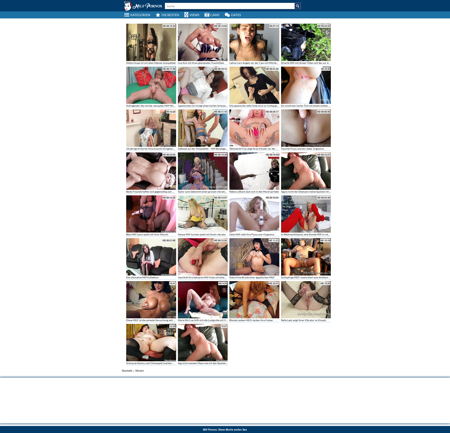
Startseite (127, 370)
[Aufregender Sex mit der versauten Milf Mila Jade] (151, 85)
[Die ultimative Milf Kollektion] (151, 257)
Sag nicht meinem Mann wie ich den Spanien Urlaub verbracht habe (214, 363)
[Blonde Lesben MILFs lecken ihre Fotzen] (254, 299)
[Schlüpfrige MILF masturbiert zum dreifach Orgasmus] (306, 257)
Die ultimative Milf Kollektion (142, 277)
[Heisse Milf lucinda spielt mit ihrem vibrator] (203, 214)
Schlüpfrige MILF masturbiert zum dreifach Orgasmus (310, 277)
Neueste (298, 20)
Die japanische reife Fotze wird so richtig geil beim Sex (258, 105)
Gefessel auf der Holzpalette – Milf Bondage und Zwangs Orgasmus (214, 148)
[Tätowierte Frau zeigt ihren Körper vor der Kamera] (254, 128)
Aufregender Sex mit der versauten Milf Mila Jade (153, 105)
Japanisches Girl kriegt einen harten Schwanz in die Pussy (209, 105)
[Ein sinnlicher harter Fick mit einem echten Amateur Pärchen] (306, 85)
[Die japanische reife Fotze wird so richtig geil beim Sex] (254, 85)
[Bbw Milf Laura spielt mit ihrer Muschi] (151, 214)
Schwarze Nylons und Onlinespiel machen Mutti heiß (155, 363)
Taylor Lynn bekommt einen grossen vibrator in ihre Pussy (209, 191)
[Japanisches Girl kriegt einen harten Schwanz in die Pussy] (203, 85)
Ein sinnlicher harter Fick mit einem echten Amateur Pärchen (314, 105)
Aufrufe (308, 20)
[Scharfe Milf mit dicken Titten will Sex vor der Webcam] (306, 42)
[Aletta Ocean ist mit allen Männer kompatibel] (151, 42)
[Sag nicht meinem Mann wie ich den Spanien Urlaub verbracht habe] (203, 342)
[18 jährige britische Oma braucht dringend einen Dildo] (151, 128)
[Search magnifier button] (298, 6)
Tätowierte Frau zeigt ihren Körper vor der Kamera (257, 148)
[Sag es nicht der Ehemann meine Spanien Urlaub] (306, 171)
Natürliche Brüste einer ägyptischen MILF (252, 277)
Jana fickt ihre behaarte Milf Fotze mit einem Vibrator (207, 277)
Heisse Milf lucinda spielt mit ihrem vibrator (202, 234)
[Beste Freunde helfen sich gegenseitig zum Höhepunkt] (151, 171)
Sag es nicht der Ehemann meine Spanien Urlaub (307, 191)
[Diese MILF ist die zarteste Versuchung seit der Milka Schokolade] (151, 299)
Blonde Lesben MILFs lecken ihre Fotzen (251, 320)
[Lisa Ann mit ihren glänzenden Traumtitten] (203, 42)
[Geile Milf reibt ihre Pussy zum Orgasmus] (254, 214)
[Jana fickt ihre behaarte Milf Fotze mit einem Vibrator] (203, 257)
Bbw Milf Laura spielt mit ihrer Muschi (147, 234)
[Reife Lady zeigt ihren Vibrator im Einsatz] (306, 299)
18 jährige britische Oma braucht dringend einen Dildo (156, 148)
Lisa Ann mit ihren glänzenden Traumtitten (201, 62)
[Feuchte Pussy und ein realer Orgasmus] (306, 128)
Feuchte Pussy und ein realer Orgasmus (302, 148)
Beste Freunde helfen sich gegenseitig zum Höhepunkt (155, 191)
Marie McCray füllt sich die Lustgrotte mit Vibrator (206, 320)
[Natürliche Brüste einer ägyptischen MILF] (254, 257)
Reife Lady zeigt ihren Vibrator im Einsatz (303, 320)
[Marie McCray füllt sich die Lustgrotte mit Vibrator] (203, 299)
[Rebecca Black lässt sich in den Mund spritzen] (254, 171)
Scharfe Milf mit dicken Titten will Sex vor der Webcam (311, 62)
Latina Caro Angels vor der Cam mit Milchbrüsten (256, 62)
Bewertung (320, 20)
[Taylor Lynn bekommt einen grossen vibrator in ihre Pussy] (203, 171)
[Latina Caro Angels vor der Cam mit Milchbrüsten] (254, 42)
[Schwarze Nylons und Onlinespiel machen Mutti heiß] (151, 342)
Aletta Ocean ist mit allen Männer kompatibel (151, 62)
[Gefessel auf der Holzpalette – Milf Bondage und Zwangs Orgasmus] (203, 128)
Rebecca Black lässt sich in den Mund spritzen (254, 191)
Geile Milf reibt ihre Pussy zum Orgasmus (251, 234)
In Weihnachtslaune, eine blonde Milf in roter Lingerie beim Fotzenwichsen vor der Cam (329, 234)
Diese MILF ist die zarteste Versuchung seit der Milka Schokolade (161, 320)
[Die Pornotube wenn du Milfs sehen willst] (142, 5)
